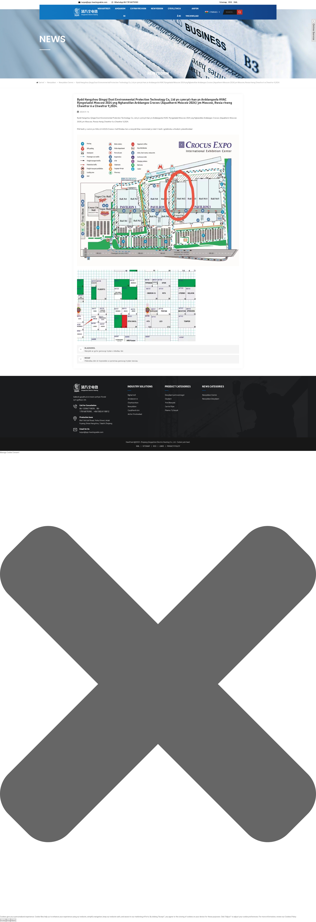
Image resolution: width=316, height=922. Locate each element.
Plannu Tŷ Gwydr (171, 410)
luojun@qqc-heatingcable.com (94, 2)
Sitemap (223, 2)
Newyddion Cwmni (66, 83)
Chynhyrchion (138, 8)
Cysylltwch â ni (174, 12)
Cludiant (168, 399)
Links (161, 446)
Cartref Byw (169, 407)
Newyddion (157, 8)
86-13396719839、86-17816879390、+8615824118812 (94, 410)
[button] (158, 684)
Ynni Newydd (170, 403)
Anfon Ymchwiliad (192, 12)
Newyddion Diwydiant (210, 399)
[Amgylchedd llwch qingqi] (86, 12)
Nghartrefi (104, 8)
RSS (230, 2)
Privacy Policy (173, 446)
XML (236, 2)
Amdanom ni (120, 12)
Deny (8, 920)
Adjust (13, 920)
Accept (3, 920)
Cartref (41, 83)
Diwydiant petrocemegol (174, 395)
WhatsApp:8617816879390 (126, 2)
